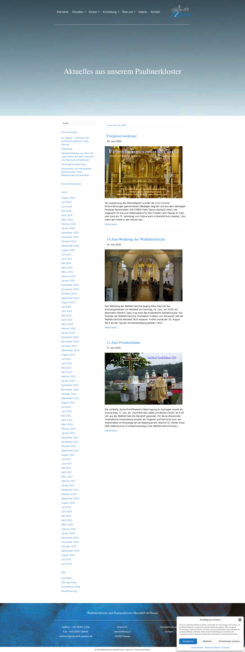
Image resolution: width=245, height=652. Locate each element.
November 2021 (69, 442)
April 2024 (66, 319)
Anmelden (66, 578)
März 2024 (67, 324)
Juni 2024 (66, 311)
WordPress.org (69, 591)
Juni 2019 (66, 563)
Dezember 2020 (70, 489)
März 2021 (67, 476)
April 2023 (66, 372)
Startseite (62, 11)
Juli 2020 (66, 507)
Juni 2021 (66, 463)
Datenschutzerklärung (213, 647)
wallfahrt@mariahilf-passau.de (75, 636)
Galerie (142, 11)
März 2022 (67, 424)
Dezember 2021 (69, 437)
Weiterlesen (111, 224)
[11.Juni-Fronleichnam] (143, 378)
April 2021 (66, 472)
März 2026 (67, 219)
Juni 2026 (66, 206)
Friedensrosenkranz (122, 135)
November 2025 (70, 237)
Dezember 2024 (70, 285)
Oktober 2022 (68, 394)
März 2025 (67, 272)
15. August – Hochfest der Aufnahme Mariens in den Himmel (75, 141)
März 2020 (67, 524)
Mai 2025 (66, 263)
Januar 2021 (68, 485)
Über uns (127, 11)
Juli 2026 (66, 202)
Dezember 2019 (69, 537)
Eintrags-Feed (68, 582)
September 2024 (70, 298)
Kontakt (155, 11)
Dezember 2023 (70, 337)
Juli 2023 (66, 359)
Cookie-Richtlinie (197, 647)
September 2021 (70, 450)
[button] (240, 620)
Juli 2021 (66, 459)
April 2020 (66, 520)
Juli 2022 (66, 407)
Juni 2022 (66, 411)
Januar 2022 (68, 433)
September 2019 (70, 550)
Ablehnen (207, 641)
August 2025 (68, 250)
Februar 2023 (68, 376)
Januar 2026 (68, 228)
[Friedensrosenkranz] (143, 172)
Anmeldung (110, 11)
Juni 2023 (66, 363)
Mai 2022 (66, 415)
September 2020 (70, 498)
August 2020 (68, 502)
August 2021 (68, 455)
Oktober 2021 (68, 446)
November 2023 (70, 341)
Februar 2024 (68, 328)
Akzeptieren (188, 641)
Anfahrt (169, 631)
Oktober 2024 (69, 293)
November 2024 (70, 289)
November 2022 (70, 389)
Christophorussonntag (73, 164)
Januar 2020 (68, 533)
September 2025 (70, 245)
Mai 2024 (66, 315)
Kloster (93, 11)
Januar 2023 (68, 380)
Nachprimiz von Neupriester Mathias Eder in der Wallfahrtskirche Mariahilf (76, 172)
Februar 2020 (68, 529)
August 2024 (68, 302)
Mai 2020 (66, 515)
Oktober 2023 (68, 346)
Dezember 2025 (70, 232)
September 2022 (70, 398)
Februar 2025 (68, 276)
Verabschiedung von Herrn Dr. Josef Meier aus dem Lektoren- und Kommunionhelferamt (78, 156)
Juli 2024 (66, 306)
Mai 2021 (66, 468)
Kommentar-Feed (70, 586)
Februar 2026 (68, 224)
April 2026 (66, 215)
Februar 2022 (68, 428)
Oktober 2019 (68, 546)
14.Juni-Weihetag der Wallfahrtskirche (136, 239)
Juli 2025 (66, 254)
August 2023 (68, 354)
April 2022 (66, 420)
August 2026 (68, 197)
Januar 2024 (68, 332)
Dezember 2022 (70, 385)
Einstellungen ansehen (229, 641)
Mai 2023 (66, 367)
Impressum (226, 647)
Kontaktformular (169, 627)
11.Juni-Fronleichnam (123, 342)
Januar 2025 (68, 280)
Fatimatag (66, 148)
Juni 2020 (66, 511)
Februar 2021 (68, 481)
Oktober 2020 (68, 494)
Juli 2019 (66, 559)
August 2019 (68, 555)
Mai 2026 (66, 211)
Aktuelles (77, 11)
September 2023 (70, 350)
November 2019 (69, 542)
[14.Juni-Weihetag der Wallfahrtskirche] (143, 275)
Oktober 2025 (68, 241)
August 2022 (68, 402)
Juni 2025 (66, 259)
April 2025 (66, 267)
